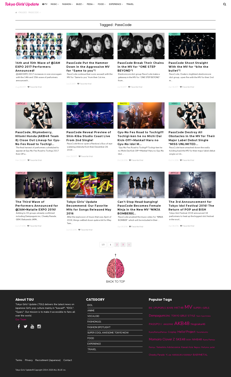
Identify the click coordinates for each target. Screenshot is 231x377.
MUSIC (54, 4)
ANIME (91, 310)
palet (212, 347)
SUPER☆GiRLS (201, 307)
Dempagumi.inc (159, 316)
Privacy (29, 360)
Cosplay (172, 332)
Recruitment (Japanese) (48, 360)
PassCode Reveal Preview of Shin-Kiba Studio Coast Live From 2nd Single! (88, 136)
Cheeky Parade (157, 354)
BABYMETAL (200, 354)
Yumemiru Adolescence (168, 347)
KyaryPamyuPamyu (158, 332)
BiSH (188, 339)
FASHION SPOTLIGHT (99, 327)
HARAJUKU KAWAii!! (182, 355)
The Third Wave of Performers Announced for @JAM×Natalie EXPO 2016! (36, 205)
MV (188, 307)
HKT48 (178, 308)
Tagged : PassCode (29, 12)
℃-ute (168, 355)
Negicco (197, 347)
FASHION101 (94, 321)
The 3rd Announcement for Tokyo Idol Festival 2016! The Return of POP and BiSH (191, 205)
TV (45, 4)
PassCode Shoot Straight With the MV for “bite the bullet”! (189, 66)
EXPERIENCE (115, 4)
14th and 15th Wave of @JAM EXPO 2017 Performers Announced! (37, 66)
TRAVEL (130, 4)
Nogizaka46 (198, 324)
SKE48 (180, 339)
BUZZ (79, 4)
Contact (67, 360)
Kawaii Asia (187, 347)
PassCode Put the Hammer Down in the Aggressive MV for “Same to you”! (88, 66)
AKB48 (182, 323)
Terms (18, 360)
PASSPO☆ (155, 324)
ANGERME (168, 324)
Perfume (205, 347)
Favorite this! (35, 87)
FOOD (101, 4)
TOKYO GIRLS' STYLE (183, 315)
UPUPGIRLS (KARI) (163, 307)
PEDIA (90, 4)
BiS (150, 307)
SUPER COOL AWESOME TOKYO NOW (108, 332)
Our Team (20, 319)
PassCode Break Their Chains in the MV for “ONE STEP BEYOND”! (141, 66)
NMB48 (197, 339)
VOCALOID (93, 316)
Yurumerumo (202, 332)
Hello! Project (186, 332)
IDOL (90, 305)
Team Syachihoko (203, 316)
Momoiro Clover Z (162, 339)
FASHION (67, 4)
